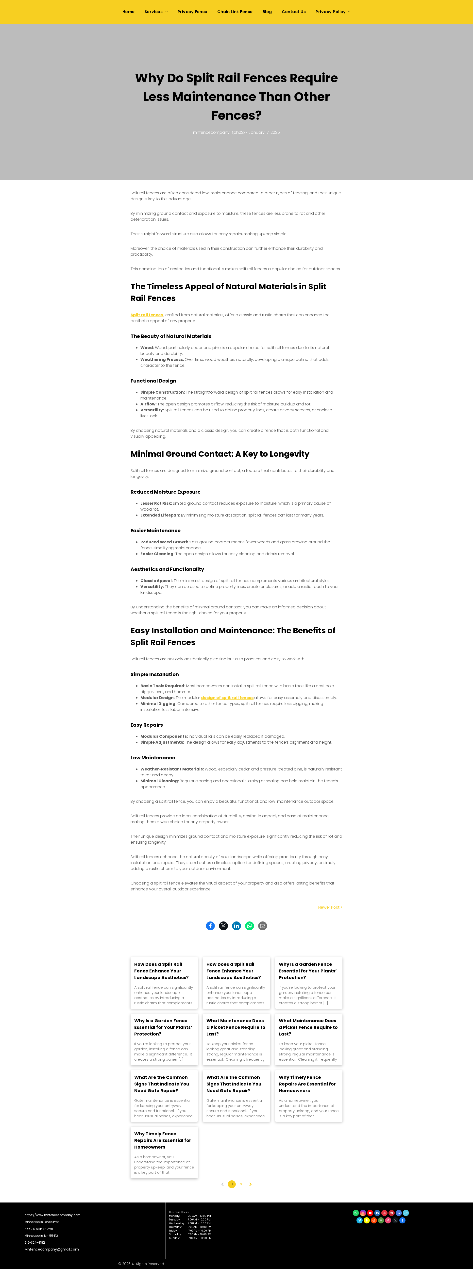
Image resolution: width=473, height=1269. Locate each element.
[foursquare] (388, 1221)
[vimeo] (359, 1221)
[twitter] (395, 1221)
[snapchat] (367, 1221)
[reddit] (374, 1221)
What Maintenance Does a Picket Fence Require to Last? (235, 1027)
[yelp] (384, 1213)
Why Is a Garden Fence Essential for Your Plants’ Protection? (308, 971)
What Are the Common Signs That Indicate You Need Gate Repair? (161, 1084)
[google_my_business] (399, 1213)
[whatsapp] (356, 1213)
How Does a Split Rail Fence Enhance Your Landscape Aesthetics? (161, 971)
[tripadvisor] (381, 1221)
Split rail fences (147, 315)
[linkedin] (377, 1213)
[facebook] (402, 1221)
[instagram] (363, 1213)
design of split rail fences (227, 698)
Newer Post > (330, 907)
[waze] (406, 1213)
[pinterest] (392, 1213)
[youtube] (370, 1213)
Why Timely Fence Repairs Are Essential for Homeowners (307, 1084)
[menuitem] (129, 12)
